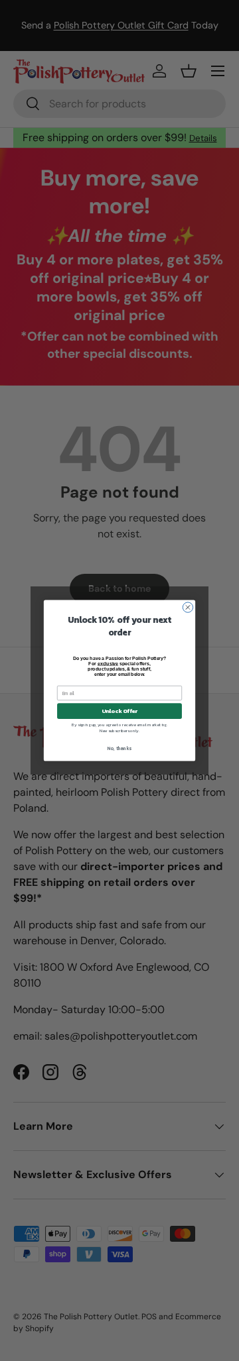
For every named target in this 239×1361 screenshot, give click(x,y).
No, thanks (119, 748)
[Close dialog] (188, 607)
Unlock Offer (120, 711)
